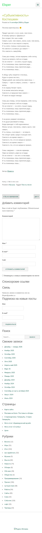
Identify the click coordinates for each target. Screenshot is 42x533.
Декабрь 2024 (9, 380)
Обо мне (7, 471)
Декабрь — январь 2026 (13, 347)
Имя (4, 243)
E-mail (5, 252)
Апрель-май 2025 (10, 365)
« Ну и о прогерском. (10, 196)
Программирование (11, 478)
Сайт (4, 260)
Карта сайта (8, 409)
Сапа (6, 497)
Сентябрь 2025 (10, 358)
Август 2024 (8, 394)
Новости (7, 464)
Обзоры (7, 467)
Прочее (7, 482)
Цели (6, 430)
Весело (7, 442)
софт (6, 504)
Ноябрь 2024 (9, 383)
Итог (6, 449)
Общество (8, 475)
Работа (7, 489)
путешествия (9, 486)
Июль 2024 (8, 398)
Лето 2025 (8, 361)
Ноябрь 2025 (9, 350)
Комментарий (7, 216)
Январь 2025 (9, 376)
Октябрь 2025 (9, 354)
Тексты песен (27, 185)
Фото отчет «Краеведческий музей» (17, 423)
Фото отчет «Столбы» (12, 427)
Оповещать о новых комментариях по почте (21, 276)
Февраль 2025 (9, 372)
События (7, 500)
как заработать (10, 453)
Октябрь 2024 (9, 387)
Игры (6, 445)
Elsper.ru (10, 171)
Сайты (6, 493)
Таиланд (7, 508)
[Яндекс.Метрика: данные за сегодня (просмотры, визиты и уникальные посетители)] (21, 529)
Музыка (12, 185)
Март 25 (7, 369)
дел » (37, 196)
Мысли (7, 460)
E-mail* (5, 313)
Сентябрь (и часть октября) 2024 (16, 391)
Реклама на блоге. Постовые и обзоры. (18, 413)
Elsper (6, 4)
